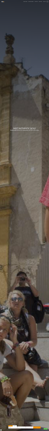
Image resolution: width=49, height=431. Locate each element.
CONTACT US (44, 1)
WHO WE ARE (40, 1)
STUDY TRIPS (36, 1)
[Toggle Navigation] (4, 2)
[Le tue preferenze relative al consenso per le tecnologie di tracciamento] (1, 430)
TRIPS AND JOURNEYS (31, 1)
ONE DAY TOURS (25, 1)
